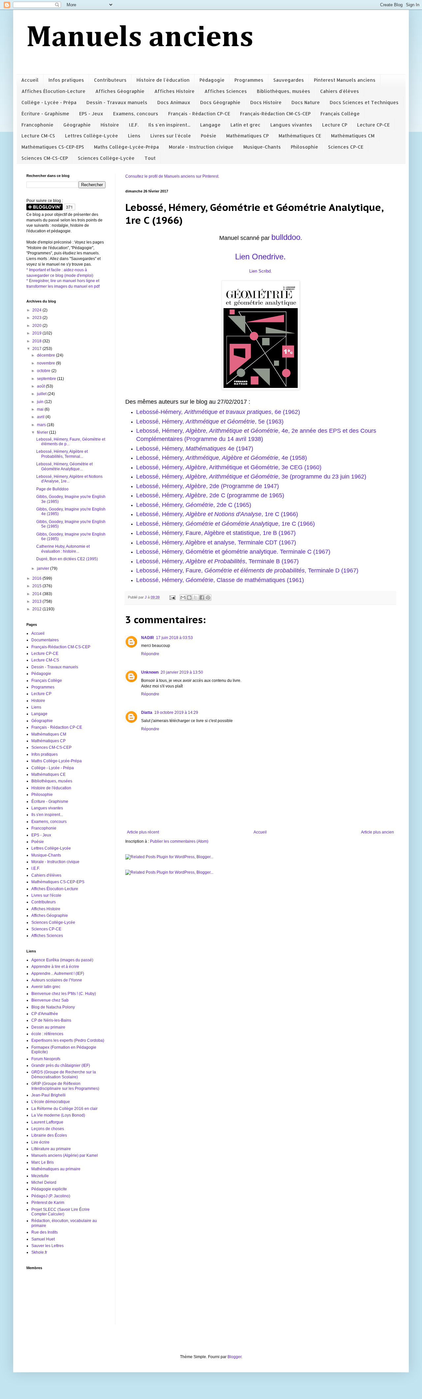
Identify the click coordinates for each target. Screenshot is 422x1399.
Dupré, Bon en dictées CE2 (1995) (67, 559)
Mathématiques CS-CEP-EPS (52, 147)
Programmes (248, 80)
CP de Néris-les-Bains (51, 1020)
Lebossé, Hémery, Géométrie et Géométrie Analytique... (64, 466)
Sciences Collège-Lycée (106, 158)
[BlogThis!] (189, 597)
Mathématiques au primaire (55, 1169)
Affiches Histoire (174, 91)
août (41, 386)
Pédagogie (212, 80)
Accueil (30, 80)
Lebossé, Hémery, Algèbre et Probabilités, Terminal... (62, 453)
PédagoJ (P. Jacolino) (50, 1196)
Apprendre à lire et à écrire (55, 966)
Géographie (77, 125)
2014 (37, 594)
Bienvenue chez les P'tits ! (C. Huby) (63, 993)
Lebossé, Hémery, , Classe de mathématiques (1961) (220, 580)
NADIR (147, 637)
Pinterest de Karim (47, 1202)
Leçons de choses (47, 1128)
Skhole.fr (39, 1252)
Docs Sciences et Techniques (364, 102)
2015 (37, 586)
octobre (44, 370)
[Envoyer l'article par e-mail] (172, 597)
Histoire (110, 125)
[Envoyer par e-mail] (183, 597)
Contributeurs (110, 80)
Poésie (208, 135)
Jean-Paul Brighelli (48, 1095)
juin (41, 401)
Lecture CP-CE (373, 125)
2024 (37, 310)
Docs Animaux (173, 102)
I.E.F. (133, 125)
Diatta (146, 712)
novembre (46, 363)
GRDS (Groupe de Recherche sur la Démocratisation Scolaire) (63, 1074)
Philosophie (304, 147)
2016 (37, 578)
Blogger (234, 1357)
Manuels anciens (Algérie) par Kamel (64, 1155)
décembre (46, 355)
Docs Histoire (266, 102)
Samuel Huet (43, 1239)
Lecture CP (334, 125)
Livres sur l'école (170, 135)
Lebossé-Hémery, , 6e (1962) (218, 412)
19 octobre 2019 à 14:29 (176, 712)
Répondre (150, 654)
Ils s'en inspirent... (169, 125)
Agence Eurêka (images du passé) (62, 960)
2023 (37, 317)
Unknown (150, 672)
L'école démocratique (50, 1101)
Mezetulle (40, 1176)
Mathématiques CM (353, 135)
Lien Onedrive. (260, 256)
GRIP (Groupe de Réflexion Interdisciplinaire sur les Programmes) (65, 1086)
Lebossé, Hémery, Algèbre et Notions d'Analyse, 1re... (69, 478)
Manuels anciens (140, 38)
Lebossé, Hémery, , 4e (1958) (221, 457)
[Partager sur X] (195, 597)
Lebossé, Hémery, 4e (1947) (194, 448)
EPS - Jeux (91, 113)
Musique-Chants (262, 147)
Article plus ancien (377, 832)
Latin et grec (245, 125)
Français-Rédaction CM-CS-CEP (275, 113)
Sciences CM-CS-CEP (44, 158)
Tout (150, 158)
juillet (42, 394)
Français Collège (340, 113)
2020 (37, 325)
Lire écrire (40, 1142)
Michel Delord (43, 1182)
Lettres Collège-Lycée (91, 135)
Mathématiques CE (300, 135)
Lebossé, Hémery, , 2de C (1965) (193, 505)
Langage (210, 125)
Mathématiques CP (247, 135)
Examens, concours (135, 113)
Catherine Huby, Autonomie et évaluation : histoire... (63, 548)
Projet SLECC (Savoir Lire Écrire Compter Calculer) (60, 1211)
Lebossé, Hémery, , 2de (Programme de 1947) (207, 486)
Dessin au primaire (48, 1027)
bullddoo (285, 237)
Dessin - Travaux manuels (116, 102)
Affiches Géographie (119, 91)
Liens (134, 135)
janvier (43, 568)
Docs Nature (305, 102)
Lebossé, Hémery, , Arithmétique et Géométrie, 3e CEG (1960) (228, 467)
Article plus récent (143, 832)
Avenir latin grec (45, 986)
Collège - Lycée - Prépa (48, 102)
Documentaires (45, 640)
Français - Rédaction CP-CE (199, 113)
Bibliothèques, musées (283, 91)
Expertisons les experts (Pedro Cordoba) (67, 1040)
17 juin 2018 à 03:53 (174, 637)
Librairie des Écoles (49, 1135)
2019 (37, 333)
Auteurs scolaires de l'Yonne (56, 980)
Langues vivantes (291, 125)
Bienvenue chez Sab (50, 1000)
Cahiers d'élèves (339, 91)
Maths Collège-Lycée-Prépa (126, 147)
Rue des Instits (44, 1232)
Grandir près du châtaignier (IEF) (60, 1065)
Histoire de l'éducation (163, 80)
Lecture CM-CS (38, 135)
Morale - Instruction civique (201, 147)
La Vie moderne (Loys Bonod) (58, 1115)
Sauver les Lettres (47, 1245)
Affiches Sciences (225, 91)
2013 (37, 601)
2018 (37, 341)
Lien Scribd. (260, 271)
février (43, 432)
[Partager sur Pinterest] (208, 597)
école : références (47, 1034)
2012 (37, 609)
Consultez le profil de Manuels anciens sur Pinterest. (172, 176)
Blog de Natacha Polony (53, 1007)
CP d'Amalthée (44, 1013)
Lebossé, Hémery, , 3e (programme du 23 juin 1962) (251, 476)
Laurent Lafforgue (47, 1122)
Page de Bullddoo (52, 489)
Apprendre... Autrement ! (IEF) (57, 973)
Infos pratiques (66, 80)
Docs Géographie (220, 102)
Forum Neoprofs (45, 1059)
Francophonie (37, 125)
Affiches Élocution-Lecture (53, 91)
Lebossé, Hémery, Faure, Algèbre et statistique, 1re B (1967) (216, 533)
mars (42, 425)
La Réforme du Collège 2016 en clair (64, 1108)
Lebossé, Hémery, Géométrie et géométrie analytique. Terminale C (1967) (233, 551)
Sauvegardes (288, 80)
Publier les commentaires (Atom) (179, 841)
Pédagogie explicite (49, 1189)
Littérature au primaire (51, 1149)
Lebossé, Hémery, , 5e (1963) (210, 421)
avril (41, 417)
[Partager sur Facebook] (201, 597)
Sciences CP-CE (345, 147)
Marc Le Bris (42, 1162)
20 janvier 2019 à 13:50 (182, 672)
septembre (47, 378)
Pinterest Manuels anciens (345, 80)
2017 (37, 348)
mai (41, 409)
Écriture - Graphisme (45, 113)
